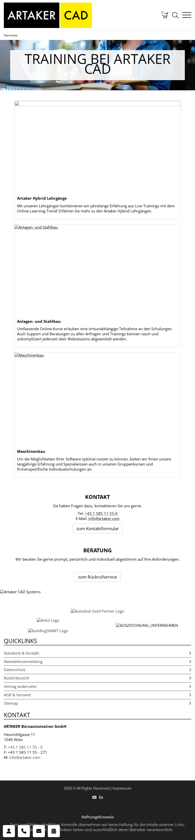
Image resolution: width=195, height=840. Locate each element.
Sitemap (11, 703)
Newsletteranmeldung (23, 661)
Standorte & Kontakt (21, 653)
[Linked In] (101, 797)
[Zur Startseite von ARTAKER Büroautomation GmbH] (79, 15)
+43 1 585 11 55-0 (101, 513)
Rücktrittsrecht (16, 677)
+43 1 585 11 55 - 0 (25, 747)
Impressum (122, 788)
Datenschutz (14, 669)
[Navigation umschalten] (186, 15)
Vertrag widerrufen (20, 686)
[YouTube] (94, 797)
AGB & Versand (17, 694)
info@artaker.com (104, 518)
